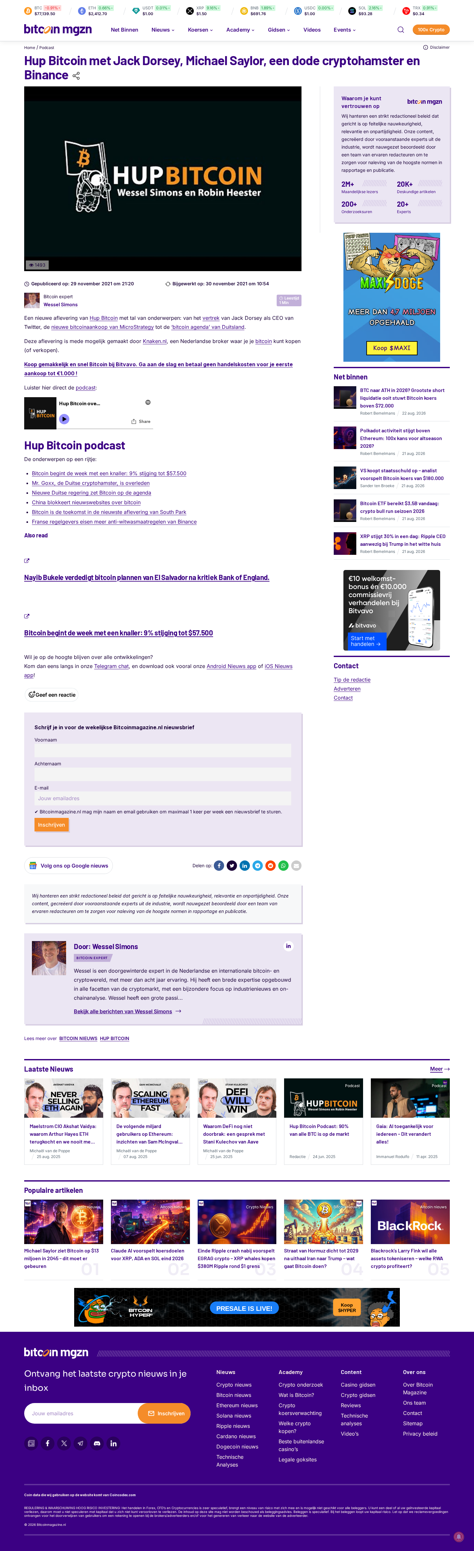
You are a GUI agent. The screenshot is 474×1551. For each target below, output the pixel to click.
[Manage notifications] (459, 1537)
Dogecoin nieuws (237, 1446)
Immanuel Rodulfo (392, 1156)
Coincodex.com (123, 1495)
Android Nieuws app (231, 666)
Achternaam (48, 763)
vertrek (211, 318)
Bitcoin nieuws (78, 1038)
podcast (85, 387)
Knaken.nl (155, 341)
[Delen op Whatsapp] (283, 865)
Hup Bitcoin (104, 318)
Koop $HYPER (347, 1306)
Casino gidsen (358, 1384)
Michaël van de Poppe (50, 1150)
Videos (312, 29)
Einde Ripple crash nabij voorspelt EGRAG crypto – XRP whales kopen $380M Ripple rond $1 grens (236, 1258)
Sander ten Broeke (377, 485)
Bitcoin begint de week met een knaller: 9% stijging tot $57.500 (109, 473)
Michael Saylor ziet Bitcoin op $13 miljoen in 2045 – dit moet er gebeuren (61, 1258)
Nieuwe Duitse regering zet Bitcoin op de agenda (91, 492)
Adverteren (347, 688)
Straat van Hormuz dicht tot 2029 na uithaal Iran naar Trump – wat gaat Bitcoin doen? (321, 1258)
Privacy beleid (420, 1433)
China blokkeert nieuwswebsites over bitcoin (86, 502)
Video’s (350, 1433)
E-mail (41, 787)
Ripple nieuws (233, 1426)
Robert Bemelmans (377, 413)
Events (342, 29)
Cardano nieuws (236, 1436)
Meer (436, 1068)
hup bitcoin (114, 1038)
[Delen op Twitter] (232, 865)
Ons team (414, 1402)
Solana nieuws (233, 1415)
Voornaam (46, 739)
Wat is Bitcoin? (296, 1395)
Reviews (351, 1405)
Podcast (46, 47)
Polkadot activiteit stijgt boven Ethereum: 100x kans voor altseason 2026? (401, 438)
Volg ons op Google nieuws (74, 865)
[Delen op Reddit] (270, 865)
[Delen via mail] (296, 865)
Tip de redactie (352, 679)
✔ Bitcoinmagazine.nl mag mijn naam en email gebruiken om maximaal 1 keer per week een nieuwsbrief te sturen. (158, 811)
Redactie (298, 1156)
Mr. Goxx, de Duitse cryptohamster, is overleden (91, 483)
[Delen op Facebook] (219, 865)
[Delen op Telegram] (257, 865)
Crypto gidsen (358, 1395)
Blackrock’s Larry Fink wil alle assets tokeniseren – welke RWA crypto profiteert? (407, 1258)
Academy (238, 29)
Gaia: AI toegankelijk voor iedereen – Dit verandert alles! (404, 1133)
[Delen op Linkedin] (245, 865)
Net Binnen (125, 29)
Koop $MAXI (391, 348)
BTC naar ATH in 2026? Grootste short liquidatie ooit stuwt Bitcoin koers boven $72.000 (402, 397)
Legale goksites (298, 1459)
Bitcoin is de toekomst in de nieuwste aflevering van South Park (109, 512)
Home (29, 47)
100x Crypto (431, 29)
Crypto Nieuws (259, 1206)
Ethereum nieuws (237, 1405)
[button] (401, 30)
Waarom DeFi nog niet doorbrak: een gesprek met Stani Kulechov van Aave (234, 1133)
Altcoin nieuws (173, 1206)
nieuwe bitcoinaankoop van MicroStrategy (102, 327)
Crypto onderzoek (301, 1384)
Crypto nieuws (234, 1384)
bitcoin (263, 341)
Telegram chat (111, 666)
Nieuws (225, 1371)
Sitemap (413, 1423)
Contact (343, 697)
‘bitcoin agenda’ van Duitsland (207, 327)
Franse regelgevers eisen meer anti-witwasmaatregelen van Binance (114, 521)
